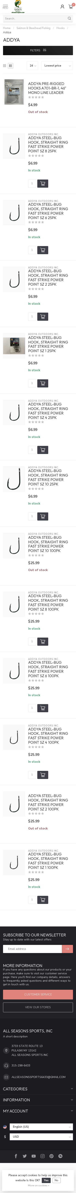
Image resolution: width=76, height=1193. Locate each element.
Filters (35, 50)
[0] (71, 6)
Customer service (38, 994)
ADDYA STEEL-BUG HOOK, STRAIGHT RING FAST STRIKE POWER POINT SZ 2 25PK (48, 277)
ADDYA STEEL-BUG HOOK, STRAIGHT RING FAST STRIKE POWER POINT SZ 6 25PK (48, 211)
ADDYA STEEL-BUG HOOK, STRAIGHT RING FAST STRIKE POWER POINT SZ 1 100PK (48, 861)
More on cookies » (38, 1185)
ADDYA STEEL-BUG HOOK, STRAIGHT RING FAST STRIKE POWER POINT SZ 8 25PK (48, 144)
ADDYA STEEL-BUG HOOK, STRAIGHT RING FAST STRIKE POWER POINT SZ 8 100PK (48, 602)
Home (7, 28)
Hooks (61, 28)
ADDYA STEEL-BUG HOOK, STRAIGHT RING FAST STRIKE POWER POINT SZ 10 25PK (48, 477)
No (56, 1180)
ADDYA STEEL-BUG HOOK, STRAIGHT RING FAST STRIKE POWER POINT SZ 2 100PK (48, 802)
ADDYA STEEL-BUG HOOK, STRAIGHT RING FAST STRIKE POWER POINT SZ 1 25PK (48, 344)
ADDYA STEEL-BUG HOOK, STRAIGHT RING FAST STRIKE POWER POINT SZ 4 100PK (48, 736)
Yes (46, 1180)
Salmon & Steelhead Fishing (33, 28)
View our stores (38, 1007)
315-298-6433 (21, 1065)
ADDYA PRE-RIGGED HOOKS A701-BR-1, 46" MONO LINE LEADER (47, 88)
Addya (7, 32)
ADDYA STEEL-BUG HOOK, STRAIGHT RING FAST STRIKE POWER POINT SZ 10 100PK (48, 544)
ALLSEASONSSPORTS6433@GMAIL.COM (38, 1077)
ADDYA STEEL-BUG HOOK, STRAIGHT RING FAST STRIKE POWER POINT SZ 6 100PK (48, 669)
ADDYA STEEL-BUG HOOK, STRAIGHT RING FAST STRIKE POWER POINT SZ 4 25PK (48, 411)
